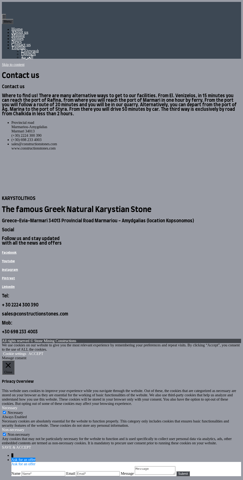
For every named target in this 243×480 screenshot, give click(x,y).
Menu (7, 21)
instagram (10, 270)
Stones (17, 38)
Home (17, 29)
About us (19, 32)
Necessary (15, 413)
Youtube (8, 261)
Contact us (21, 44)
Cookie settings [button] (14, 354)
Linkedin (8, 287)
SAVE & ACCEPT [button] (16, 447)
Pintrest (8, 278)
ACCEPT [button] (35, 354)
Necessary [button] (9, 408)
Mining (18, 35)
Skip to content (13, 65)
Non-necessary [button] (13, 430)
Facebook (9, 252)
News (16, 41)
